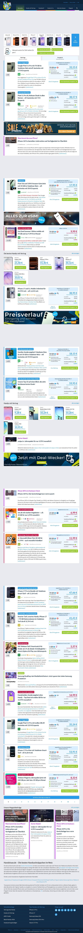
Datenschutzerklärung (37, 930)
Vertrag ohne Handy (9, 909)
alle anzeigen (75, 253)
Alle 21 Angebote (53, 307)
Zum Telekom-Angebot (68, 791)
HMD (25, 880)
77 (7, 522)
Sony (71, 880)
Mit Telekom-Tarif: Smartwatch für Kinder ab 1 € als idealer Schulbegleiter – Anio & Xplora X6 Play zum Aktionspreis (32, 648)
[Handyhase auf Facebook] (68, 910)
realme (61, 880)
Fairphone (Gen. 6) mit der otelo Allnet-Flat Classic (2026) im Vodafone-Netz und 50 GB (32, 367)
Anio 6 (29, 660)
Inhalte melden (47, 930)
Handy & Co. (50, 8)
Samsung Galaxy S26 (35, 916)
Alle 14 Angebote (54, 551)
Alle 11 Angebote (53, 660)
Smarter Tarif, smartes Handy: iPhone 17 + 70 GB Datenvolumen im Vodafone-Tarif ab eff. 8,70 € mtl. (32, 619)
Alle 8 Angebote (54, 244)
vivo (37, 882)
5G (41, 891)
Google (21, 880)
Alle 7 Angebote (52, 707)
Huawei (34, 880)
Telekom (75, 880)
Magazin (71, 8)
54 (7, 787)
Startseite (20, 8)
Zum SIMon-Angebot (69, 244)
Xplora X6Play (36, 658)
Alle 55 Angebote (53, 81)
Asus (10, 880)
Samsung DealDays (30, 684)
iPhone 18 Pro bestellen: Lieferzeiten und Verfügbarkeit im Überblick (42, 141)
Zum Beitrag (54, 368)
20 (7, 361)
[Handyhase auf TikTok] (56, 914)
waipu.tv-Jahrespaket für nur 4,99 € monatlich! (34, 441)
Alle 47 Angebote (54, 766)
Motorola (40, 880)
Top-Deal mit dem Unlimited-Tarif (27, 302)
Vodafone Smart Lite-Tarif (25, 767)
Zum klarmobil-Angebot (68, 551)
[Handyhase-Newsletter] (56, 910)
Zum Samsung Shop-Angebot (67, 397)
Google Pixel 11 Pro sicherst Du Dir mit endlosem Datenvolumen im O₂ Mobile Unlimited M (32, 734)
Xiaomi (42, 882)
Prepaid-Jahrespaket (36, 787)
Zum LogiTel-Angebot (69, 199)
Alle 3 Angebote (52, 397)
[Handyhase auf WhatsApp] (62, 910)
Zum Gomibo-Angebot (68, 368)
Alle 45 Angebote (53, 111)
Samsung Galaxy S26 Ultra (36, 919)
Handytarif (41, 8)
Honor (29, 880)
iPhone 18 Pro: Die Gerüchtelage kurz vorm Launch (36, 494)
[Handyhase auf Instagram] (71, 910)
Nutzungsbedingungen (25, 930)
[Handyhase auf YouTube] (74, 910)
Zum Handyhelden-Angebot (67, 708)
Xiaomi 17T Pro (33, 922)
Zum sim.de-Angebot (69, 525)
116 (7, 240)
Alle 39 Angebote (54, 632)
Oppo (56, 880)
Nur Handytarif (58, 49)
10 (68, 801)
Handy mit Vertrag (30, 8)
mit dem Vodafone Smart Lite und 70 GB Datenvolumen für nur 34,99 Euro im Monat (32, 604)
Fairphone (15, 880)
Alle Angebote (20, 267)
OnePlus (51, 880)
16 (7, 300)
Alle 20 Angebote (53, 738)
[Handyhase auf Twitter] (65, 910)
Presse (57, 930)
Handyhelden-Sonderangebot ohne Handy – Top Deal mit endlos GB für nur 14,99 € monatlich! (32, 697)
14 (7, 704)
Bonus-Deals (72, 2)
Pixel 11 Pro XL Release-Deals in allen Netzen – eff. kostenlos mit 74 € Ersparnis (31, 98)
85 (7, 547)
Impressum (16, 930)
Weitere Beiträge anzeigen (41, 797)
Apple (6, 880)
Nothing (46, 880)
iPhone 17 (32, 913)
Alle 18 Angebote (54, 199)
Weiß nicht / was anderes (47, 53)
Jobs (78, 2)
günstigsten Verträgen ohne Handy (69, 867)
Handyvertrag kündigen (10, 922)
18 (7, 444)
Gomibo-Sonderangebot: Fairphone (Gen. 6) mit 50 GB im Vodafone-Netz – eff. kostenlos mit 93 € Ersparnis (32, 354)
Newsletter (65, 2)
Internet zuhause (61, 8)
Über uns (10, 930)
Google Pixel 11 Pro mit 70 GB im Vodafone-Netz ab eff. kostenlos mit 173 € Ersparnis (30, 68)
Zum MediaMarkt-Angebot (67, 307)
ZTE (45, 882)
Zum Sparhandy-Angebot (68, 81)
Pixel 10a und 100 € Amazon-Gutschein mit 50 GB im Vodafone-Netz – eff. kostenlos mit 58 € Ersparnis (32, 186)
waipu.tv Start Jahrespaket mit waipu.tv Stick (46, 448)
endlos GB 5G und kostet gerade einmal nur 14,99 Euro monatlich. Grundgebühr (32, 708)
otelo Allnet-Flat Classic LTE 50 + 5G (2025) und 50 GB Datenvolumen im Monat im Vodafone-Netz (32, 199)
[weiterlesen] (29, 87)
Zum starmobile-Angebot (68, 661)
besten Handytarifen (27, 865)
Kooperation (63, 930)
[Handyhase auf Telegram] (59, 910)
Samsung (66, 880)
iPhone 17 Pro (33, 909)
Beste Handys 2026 (9, 919)
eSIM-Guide (7, 916)
